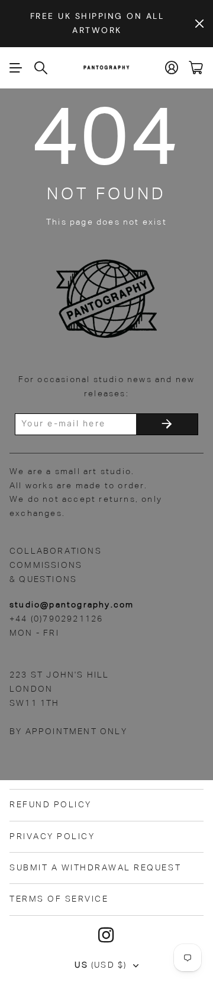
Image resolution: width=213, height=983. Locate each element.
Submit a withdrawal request (95, 868)
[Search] (41, 68)
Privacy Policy (52, 837)
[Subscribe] (167, 424)
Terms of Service (58, 899)
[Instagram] (106, 935)
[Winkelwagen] (196, 67)
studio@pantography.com (71, 605)
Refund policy (50, 805)
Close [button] (199, 23)
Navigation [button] (15, 68)
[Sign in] (172, 67)
